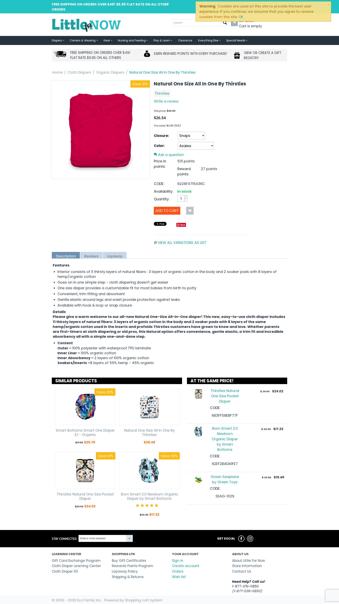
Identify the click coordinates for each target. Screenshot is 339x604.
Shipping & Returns (128, 577)
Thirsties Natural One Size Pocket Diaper (85, 496)
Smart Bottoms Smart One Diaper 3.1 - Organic (85, 432)
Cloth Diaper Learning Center (76, 566)
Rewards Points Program (132, 566)
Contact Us (241, 571)
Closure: (161, 135)
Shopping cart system (143, 600)
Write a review (166, 101)
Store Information (247, 566)
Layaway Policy (125, 571)
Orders (177, 571)
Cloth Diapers (79, 72)
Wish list (179, 577)
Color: (159, 145)
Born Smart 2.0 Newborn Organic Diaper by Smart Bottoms (149, 496)
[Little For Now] (87, 25)
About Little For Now (248, 560)
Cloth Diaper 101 (65, 571)
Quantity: (162, 199)
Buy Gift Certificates (129, 560)
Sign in (177, 560)
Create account (185, 566)
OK (241, 16)
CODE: (159, 183)
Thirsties (162, 93)
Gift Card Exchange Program (76, 560)
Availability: (163, 191)
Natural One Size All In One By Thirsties (149, 432)
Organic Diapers (110, 72)
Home (57, 72)
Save (182, 224)
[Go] (129, 538)
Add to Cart (167, 210)
